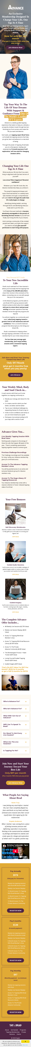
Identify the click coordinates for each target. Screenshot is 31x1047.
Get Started (14, 1030)
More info (25, 1045)
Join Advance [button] (15, 375)
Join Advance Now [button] (15, 47)
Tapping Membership (13, 1032)
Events (19, 1034)
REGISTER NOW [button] (15, 911)
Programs (23, 1030)
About (7, 1030)
